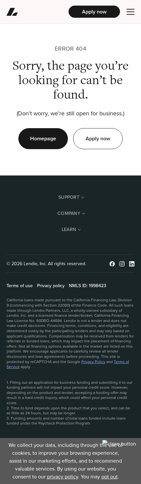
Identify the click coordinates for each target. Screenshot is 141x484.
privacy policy (62, 476)
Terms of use (20, 285)
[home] (38, 12)
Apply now (94, 11)
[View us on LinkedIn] (131, 263)
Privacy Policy (93, 362)
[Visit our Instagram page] (122, 263)
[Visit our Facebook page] (112, 263)
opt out (109, 476)
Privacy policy (51, 285)
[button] (130, 12)
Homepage (43, 138)
